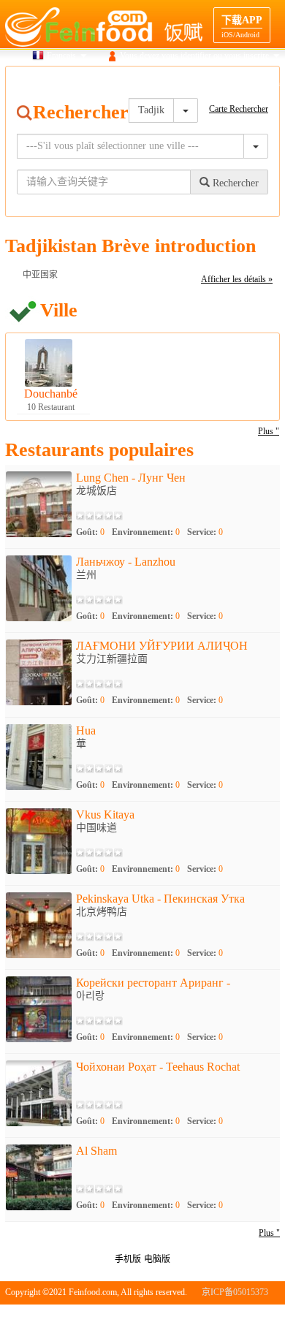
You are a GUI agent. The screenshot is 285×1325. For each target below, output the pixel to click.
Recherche (26, 83)
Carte (70, 83)
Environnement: (146, 532)
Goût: (90, 532)
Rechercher (234, 183)
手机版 (128, 1259)
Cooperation (259, 83)
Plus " (268, 431)
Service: (205, 532)
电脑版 (157, 1259)
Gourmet (111, 83)
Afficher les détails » (237, 279)
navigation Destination (182, 83)
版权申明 (217, 1314)
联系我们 (262, 1314)
